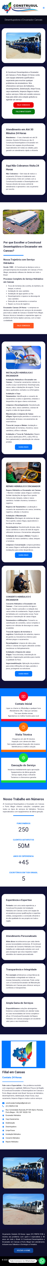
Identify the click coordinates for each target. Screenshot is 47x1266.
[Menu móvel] (44, 8)
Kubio (33, 1262)
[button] (42, 1261)
